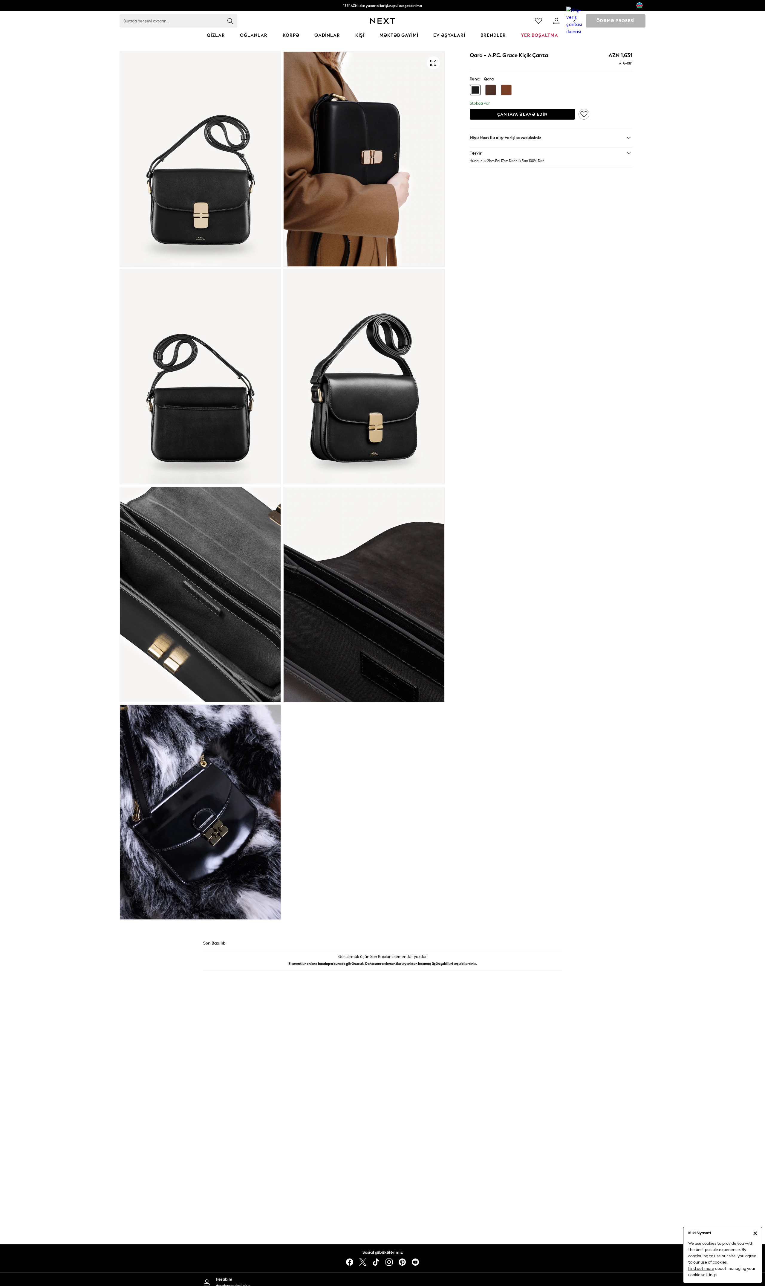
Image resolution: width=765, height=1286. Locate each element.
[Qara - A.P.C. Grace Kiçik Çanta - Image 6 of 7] (364, 594)
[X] (362, 1262)
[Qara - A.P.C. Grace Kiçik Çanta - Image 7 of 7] (200, 812)
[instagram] (389, 1262)
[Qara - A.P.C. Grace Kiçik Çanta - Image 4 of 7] (364, 376)
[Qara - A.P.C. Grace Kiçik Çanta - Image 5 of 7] (200, 594)
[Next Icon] (382, 21)
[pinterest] (402, 1262)
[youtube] (415, 1262)
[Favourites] (538, 21)
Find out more (701, 1268)
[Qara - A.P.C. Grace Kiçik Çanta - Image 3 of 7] (200, 376)
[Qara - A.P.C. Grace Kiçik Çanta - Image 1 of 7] (200, 159)
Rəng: (475, 79)
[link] (556, 21)
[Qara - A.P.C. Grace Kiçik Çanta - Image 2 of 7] (364, 159)
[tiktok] (375, 1262)
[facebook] (349, 1262)
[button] (475, 90)
